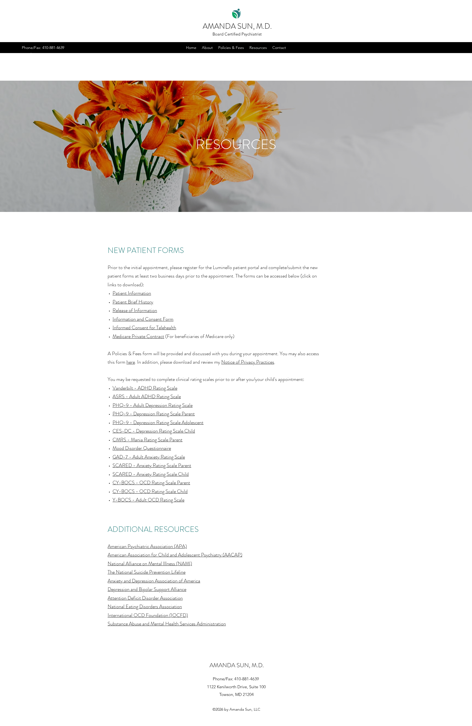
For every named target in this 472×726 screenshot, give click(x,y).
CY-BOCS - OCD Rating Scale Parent (151, 482)
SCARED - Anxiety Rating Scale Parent (152, 465)
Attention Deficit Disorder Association (145, 598)
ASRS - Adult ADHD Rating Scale (147, 396)
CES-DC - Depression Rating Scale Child (154, 431)
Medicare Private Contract (138, 336)
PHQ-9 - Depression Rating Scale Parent (154, 413)
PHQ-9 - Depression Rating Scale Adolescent (158, 422)
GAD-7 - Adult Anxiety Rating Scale (149, 456)
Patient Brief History (133, 301)
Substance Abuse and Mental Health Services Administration (167, 623)
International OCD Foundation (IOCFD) (148, 615)
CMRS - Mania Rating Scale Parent (147, 439)
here (130, 362)
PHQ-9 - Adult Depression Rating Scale (153, 405)
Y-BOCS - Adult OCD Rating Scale (148, 499)
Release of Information (135, 310)
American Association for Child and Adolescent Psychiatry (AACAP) (175, 554)
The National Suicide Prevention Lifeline (146, 572)
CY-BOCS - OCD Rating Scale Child (150, 491)
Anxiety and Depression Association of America (154, 580)
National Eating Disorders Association (145, 606)
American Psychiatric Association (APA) (147, 546)
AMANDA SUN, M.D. (237, 26)
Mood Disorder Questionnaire (142, 448)
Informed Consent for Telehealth (144, 327)
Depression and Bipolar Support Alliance (147, 589)
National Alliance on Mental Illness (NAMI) (150, 563)
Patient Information (132, 293)
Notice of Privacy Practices (247, 362)
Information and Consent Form (143, 319)
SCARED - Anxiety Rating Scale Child (151, 474)
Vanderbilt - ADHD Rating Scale (145, 388)
